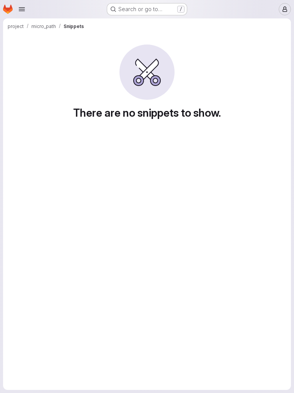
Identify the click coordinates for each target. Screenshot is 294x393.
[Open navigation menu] (22, 9)
